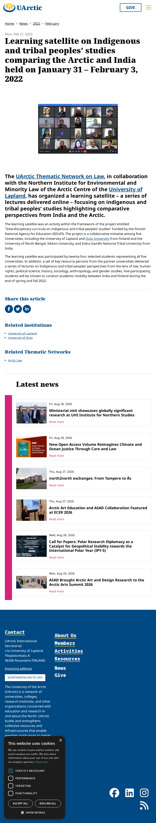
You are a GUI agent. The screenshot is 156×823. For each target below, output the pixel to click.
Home (9, 23)
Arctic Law (15, 360)
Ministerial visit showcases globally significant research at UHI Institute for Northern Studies (91, 412)
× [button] (60, 740)
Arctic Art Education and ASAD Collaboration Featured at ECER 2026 (98, 510)
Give (130, 7)
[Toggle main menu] (149, 7)
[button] (34, 812)
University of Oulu (20, 338)
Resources (67, 659)
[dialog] (34, 777)
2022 (36, 23)
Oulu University (97, 238)
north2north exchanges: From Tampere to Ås (90, 478)
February (52, 23)
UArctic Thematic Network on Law (60, 176)
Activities (69, 651)
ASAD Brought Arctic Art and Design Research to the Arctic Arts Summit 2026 (96, 582)
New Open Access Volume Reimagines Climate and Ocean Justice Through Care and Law (95, 446)
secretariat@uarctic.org (25, 677)
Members (65, 643)
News (23, 23)
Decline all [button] (48, 803)
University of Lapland (22, 333)
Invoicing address (18, 668)
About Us (65, 635)
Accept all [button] (20, 803)
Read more (56, 422)
